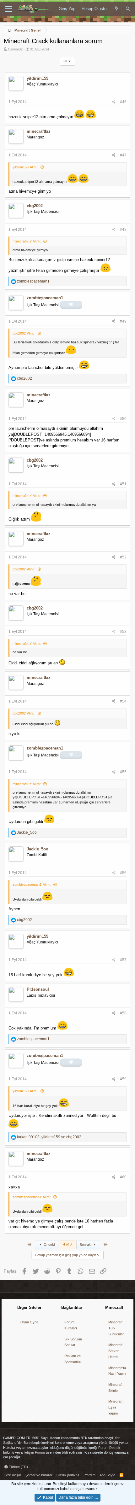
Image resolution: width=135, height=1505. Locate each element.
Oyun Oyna (29, 1322)
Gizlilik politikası (68, 1475)
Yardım (90, 1475)
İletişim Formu (34, 1452)
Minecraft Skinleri (115, 1387)
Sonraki (86, 1244)
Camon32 (15, 49)
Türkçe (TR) (18, 1467)
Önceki (49, 1244)
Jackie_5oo (37, 849)
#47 (123, 155)
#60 (123, 1177)
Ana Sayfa (107, 1475)
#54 (123, 701)
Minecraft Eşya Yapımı (115, 1407)
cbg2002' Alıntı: (24, 333)
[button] (8, 9)
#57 (123, 960)
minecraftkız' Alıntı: (27, 241)
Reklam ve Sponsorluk (73, 1359)
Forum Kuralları (70, 1325)
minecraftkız (39, 131)
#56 (123, 873)
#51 (123, 484)
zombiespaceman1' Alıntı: (32, 884)
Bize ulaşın (12, 1475)
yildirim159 (37, 78)
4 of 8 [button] (67, 1244)
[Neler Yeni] (116, 8)
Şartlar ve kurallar (38, 1475)
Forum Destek (109, 1448)
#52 (123, 557)
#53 (123, 631)
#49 (123, 321)
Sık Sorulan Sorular (73, 1342)
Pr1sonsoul (38, 989)
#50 (123, 419)
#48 (123, 229)
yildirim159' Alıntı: (25, 167)
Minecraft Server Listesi (115, 1350)
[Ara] (128, 8)
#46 (123, 102)
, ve (49, 1137)
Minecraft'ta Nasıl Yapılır (117, 1371)
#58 (123, 1013)
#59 (123, 1079)
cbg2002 (35, 205)
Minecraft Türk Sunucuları (116, 1328)
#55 (123, 772)
